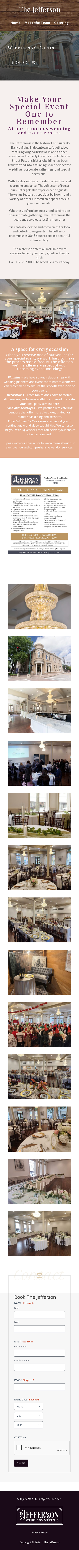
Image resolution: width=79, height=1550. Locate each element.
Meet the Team (37, 23)
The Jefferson (39, 9)
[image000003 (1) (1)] (39, 941)
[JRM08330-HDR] (39, 628)
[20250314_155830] (39, 1255)
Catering (61, 23)
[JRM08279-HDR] (39, 732)
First (16, 1308)
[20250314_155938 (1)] (39, 1202)
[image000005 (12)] (39, 889)
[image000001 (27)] (39, 1046)
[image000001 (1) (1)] (39, 1098)
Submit (21, 1463)
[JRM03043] (39, 837)
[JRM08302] (39, 680)
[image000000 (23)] (39, 1150)
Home (15, 23)
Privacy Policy (39, 1532)
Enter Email (20, 1346)
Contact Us (23, 62)
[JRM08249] (39, 784)
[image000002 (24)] (39, 993)
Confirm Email (21, 1360)
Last (16, 1322)
